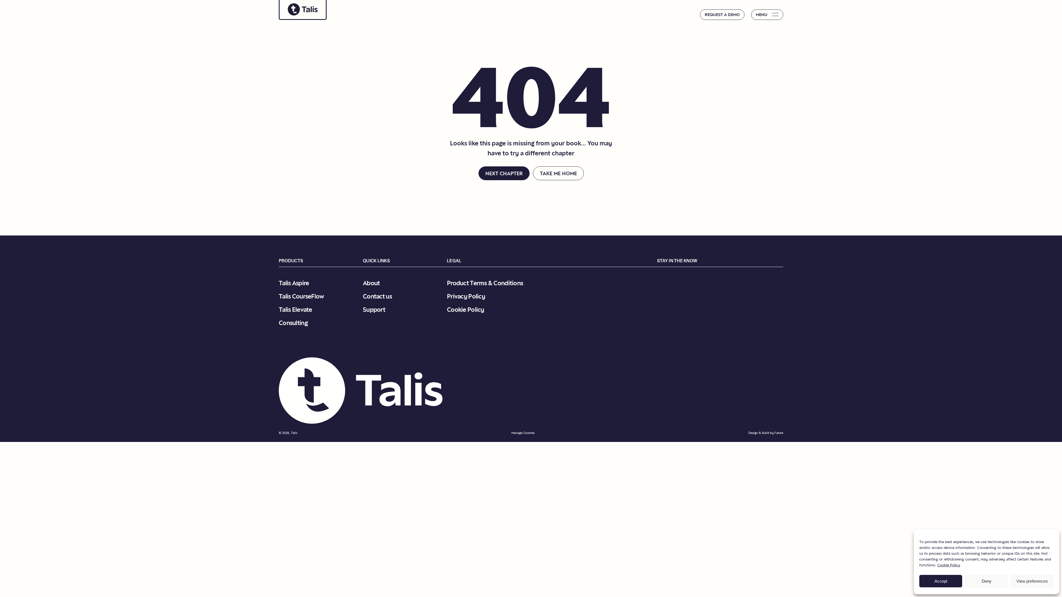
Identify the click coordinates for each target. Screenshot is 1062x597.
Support (374, 309)
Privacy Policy (466, 296)
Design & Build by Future (765, 433)
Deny (986, 581)
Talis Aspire (294, 283)
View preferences (1032, 581)
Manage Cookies (523, 433)
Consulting (293, 322)
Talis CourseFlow (301, 296)
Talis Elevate (295, 309)
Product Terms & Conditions (485, 283)
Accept (941, 581)
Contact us (377, 296)
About (371, 283)
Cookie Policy (948, 565)
